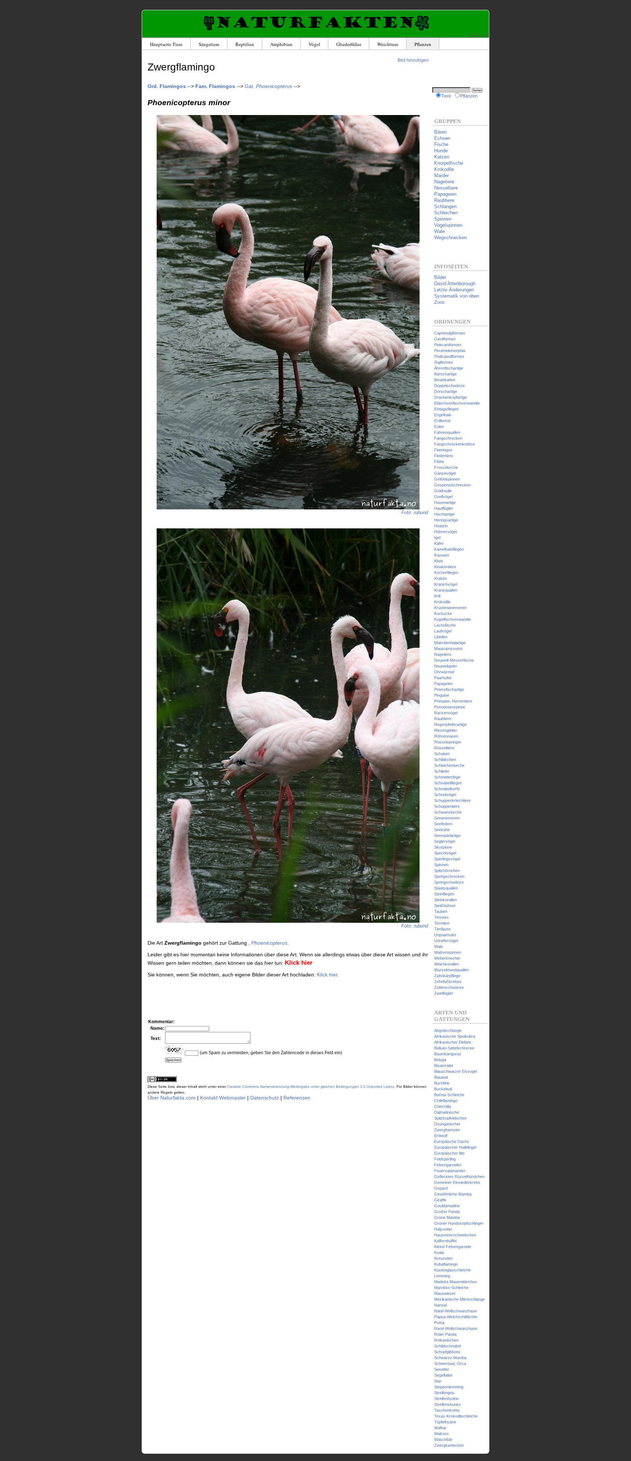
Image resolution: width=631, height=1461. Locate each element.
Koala (439, 1252)
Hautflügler (443, 508)
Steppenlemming (448, 1387)
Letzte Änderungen (454, 289)
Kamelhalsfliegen (449, 549)
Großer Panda (447, 1211)
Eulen (439, 426)
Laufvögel (442, 631)
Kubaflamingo (446, 1264)
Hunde (441, 150)
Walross (441, 1433)
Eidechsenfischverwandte (457, 403)
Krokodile (444, 169)
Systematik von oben (456, 296)
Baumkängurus (447, 1054)
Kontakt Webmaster (223, 1098)
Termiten (442, 923)
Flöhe (439, 461)
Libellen (440, 637)
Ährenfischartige (448, 368)
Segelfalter (443, 1375)
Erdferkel (442, 420)
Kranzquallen (445, 590)
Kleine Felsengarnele (452, 1246)
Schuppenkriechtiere (452, 800)
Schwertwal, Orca (450, 1363)
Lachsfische (445, 625)
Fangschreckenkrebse (454, 444)
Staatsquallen (446, 888)
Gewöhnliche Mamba (452, 1194)
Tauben (440, 911)
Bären (440, 132)
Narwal (440, 1305)
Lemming (442, 1276)
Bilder (440, 277)
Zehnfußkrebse (448, 981)
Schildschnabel (447, 1346)
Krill (437, 596)
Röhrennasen (446, 736)
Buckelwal (443, 1089)
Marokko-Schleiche (451, 1287)
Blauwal (441, 1077)
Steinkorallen (445, 900)
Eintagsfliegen (446, 409)
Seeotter (441, 1369)
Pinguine (441, 695)
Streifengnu (444, 1393)
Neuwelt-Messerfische (454, 660)
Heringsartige (446, 520)
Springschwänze (449, 882)
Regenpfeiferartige (450, 724)
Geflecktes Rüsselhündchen (459, 1176)
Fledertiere (443, 456)
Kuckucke (443, 613)
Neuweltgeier (445, 666)
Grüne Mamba (447, 1217)
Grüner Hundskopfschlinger (458, 1223)
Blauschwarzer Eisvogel (455, 1071)
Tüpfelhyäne (445, 1422)
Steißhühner (445, 905)
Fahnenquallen (447, 432)
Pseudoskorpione (449, 707)
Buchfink (442, 1083)
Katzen (441, 157)
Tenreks (441, 917)
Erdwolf (440, 1135)
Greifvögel (443, 496)
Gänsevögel (445, 473)
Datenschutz (264, 1098)
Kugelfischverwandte (452, 619)
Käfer (439, 543)
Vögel (314, 44)
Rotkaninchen (446, 1340)
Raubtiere (444, 200)
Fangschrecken (448, 438)
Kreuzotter (443, 1258)
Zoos (439, 302)
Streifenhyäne (446, 1398)
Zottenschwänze (449, 987)
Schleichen (446, 212)
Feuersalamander (450, 1171)
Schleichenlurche (449, 765)
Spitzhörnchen (447, 870)
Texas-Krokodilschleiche (456, 1416)
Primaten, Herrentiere (453, 701)
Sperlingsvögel (447, 859)
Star (437, 1381)
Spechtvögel (445, 853)
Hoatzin (441, 526)
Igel (437, 537)
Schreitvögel (445, 794)
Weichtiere (387, 44)
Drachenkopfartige (450, 397)
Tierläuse (442, 929)
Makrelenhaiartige (450, 642)
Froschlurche (446, 467)
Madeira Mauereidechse (455, 1282)
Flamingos (443, 450)
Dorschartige (445, 391)
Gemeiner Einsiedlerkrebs (457, 1182)
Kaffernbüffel (445, 1241)
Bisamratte (443, 1065)
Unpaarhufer (445, 935)
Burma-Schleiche (449, 1095)
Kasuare (441, 555)
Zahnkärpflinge (447, 976)
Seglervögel (444, 841)
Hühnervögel (445, 531)
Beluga (440, 1059)
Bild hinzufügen (413, 60)
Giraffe (440, 1200)
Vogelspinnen (448, 225)
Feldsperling (445, 1159)
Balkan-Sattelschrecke (454, 1048)
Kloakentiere (445, 567)
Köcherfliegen (446, 572)
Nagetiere (444, 181)
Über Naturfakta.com (172, 1098)
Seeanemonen (447, 818)
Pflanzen (422, 44)
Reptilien (245, 44)
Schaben (442, 753)
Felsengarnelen (448, 1165)
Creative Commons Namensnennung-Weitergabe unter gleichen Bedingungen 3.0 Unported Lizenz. (311, 1087)
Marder (441, 175)
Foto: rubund (414, 512)
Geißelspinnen (447, 479)
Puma (439, 1322)
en (471, 35)
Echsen (442, 138)
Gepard (441, 1188)
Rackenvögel (446, 713)
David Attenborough (454, 283)
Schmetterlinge (447, 777)
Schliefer (442, 771)
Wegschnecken (450, 237)
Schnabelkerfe (447, 789)
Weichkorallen (446, 964)
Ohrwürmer (444, 672)
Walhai (440, 1428)
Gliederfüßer (348, 44)
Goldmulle (443, 491)
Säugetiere (209, 44)
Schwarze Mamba (450, 1357)
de (478, 35)
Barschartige (445, 374)
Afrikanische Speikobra (454, 1036)
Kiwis (438, 561)
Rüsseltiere (444, 748)
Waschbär (443, 1439)
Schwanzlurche (448, 812)
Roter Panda (445, 1334)
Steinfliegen (444, 894)
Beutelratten (444, 380)
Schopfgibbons (447, 1352)
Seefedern (443, 824)
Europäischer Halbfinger (455, 1147)
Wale (439, 231)
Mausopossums (448, 648)
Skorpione (443, 847)
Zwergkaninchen (449, 1445)
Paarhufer (443, 678)
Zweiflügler (443, 993)
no (486, 35)
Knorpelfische (448, 163)
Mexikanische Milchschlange (459, 1299)
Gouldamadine (447, 1206)
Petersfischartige (449, 689)
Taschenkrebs (447, 1410)
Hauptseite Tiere (166, 44)
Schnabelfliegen (448, 783)
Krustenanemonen (450, 607)
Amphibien (281, 44)
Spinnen (442, 219)
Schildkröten (445, 759)
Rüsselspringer (447, 742)
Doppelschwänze (449, 385)
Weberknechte (447, 958)
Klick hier (327, 975)
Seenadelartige (447, 835)
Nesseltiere (446, 188)
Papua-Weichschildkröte (455, 1317)
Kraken (440, 578)
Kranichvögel (445, 584)
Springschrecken (449, 876)
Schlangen (445, 206)
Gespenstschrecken (452, 485)
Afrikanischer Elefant (452, 1042)
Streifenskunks (447, 1404)
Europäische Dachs (451, 1141)
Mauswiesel (444, 1293)
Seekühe (442, 829)
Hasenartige (445, 502)
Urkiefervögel (446, 940)
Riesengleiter (445, 730)
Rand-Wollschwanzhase (455, 1328)
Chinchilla (442, 1106)
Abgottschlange (448, 1030)
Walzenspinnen (447, 952)
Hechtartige (444, 514)
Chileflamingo (446, 1100)
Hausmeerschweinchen (455, 1235)
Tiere (446, 95)
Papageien (445, 194)
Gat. (268, 86)
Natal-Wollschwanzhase (455, 1311)
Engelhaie (442, 415)
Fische (441, 144)
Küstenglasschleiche (452, 1270)
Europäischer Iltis (449, 1153)
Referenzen (296, 1098)
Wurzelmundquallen (451, 970)
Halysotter (443, 1229)
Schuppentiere (447, 806)
